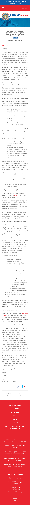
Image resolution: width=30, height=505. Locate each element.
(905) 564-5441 (16, 488)
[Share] (18, 386)
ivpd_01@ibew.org (17, 492)
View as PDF (5, 45)
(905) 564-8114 (16, 490)
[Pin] (24, 386)
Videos (15, 415)
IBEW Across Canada (15, 405)
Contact (15, 422)
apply (16, 195)
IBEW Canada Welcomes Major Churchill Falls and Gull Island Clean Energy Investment (15, 453)
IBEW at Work (15, 412)
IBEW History (15, 409)
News (15, 419)
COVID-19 (15, 37)
